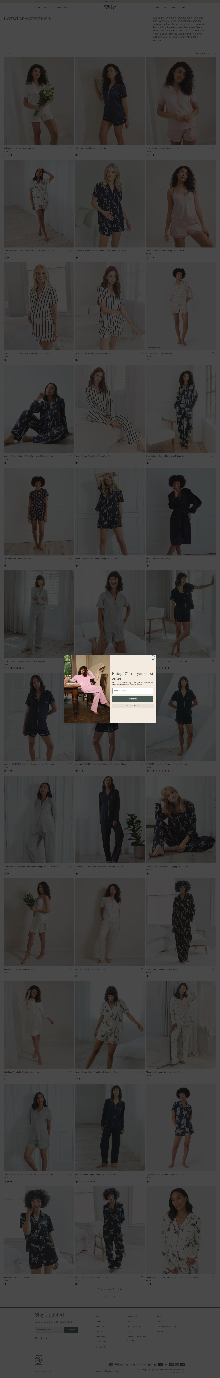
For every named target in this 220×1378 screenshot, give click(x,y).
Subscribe (133, 699)
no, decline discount (133, 706)
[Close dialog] (153, 658)
